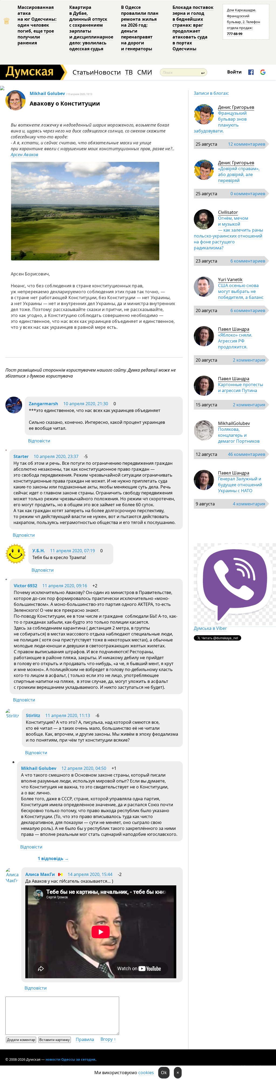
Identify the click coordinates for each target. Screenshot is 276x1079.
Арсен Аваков (24, 155)
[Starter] (6, 449)
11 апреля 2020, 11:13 (67, 715)
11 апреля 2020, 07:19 (72, 551)
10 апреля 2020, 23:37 (56, 456)
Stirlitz (33, 715)
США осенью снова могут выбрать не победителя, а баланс (241, 291)
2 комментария (249, 360)
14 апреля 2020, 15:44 (90, 874)
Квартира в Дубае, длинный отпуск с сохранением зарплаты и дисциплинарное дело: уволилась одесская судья (91, 28)
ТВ (129, 72)
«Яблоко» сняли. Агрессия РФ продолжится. (235, 341)
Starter (21, 456)
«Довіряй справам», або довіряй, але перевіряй (239, 174)
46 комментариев (246, 454)
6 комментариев (247, 261)
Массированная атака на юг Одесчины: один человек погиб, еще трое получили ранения (37, 25)
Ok (164, 1072)
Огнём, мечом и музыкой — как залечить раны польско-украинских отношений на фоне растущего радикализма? (228, 233)
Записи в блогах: (211, 93)
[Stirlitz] (12, 716)
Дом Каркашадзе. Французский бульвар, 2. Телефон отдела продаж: (243, 22)
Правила (85, 1039)
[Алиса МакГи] (12, 881)
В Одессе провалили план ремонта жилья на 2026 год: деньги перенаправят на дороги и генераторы (139, 28)
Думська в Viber (210, 628)
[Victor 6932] (6, 578)
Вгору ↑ (108, 1039)
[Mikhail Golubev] (13, 762)
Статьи (83, 72)
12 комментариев (246, 144)
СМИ (144, 72)
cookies (146, 1072)
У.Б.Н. (38, 551)
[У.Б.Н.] (15, 562)
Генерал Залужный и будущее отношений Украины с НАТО (240, 485)
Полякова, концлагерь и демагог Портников (239, 435)
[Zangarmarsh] (13, 412)
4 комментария (249, 504)
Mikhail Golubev (47, 93)
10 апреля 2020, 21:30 (85, 404)
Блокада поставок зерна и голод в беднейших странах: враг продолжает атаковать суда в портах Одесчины (192, 28)
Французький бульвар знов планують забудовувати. (220, 122)
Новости (107, 72)
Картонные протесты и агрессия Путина (240, 387)
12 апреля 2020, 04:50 (83, 768)
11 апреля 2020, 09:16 (64, 586)
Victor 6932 (25, 586)
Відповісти (39, 441)
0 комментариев (247, 194)
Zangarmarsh (43, 404)
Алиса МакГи (40, 874)
